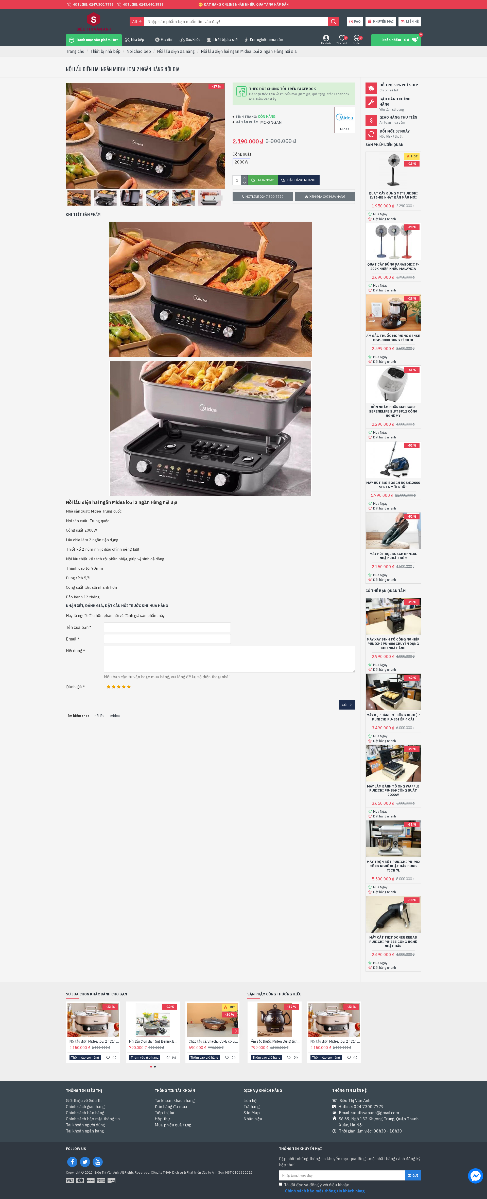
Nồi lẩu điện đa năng (176, 51)
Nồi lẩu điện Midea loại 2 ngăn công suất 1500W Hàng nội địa (94, 1041)
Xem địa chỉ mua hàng (327, 196)
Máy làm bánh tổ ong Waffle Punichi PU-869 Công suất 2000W (393, 790)
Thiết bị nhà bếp (105, 51)
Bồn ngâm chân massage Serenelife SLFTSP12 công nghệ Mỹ (393, 411)
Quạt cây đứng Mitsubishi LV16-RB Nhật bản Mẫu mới (393, 195)
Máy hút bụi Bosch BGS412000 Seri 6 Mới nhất (393, 485)
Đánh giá (74, 686)
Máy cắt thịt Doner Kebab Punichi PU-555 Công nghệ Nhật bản (393, 941)
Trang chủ (75, 51)
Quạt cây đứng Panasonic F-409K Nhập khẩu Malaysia (393, 266)
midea (115, 716)
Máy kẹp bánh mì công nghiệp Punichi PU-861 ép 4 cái (393, 717)
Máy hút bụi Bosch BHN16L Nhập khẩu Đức (393, 556)
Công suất (242, 154)
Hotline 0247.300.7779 (265, 196)
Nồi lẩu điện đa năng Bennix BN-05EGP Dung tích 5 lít (154, 1041)
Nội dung (74, 650)
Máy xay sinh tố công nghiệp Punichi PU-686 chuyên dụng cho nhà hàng (393, 643)
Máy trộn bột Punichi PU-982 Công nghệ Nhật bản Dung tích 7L (393, 866)
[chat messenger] (475, 1176)
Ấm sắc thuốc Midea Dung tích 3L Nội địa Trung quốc (275, 1041)
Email (71, 639)
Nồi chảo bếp (139, 51)
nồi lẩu (99, 716)
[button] (75, 198)
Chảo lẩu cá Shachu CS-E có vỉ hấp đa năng (213, 1041)
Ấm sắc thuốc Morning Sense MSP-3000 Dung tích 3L (393, 338)
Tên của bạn (77, 627)
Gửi (344, 705)
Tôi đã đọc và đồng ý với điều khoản (324, 1187)
